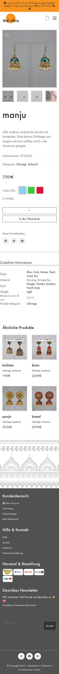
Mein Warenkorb (10, 519)
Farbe (9, 190)
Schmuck (33, 164)
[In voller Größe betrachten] (7, 35)
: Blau (12, 190)
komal (36, 417)
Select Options (9, 370)
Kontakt (6, 542)
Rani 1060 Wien (44, 6)
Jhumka (40, 284)
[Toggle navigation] (55, 18)
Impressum (7, 547)
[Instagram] (21, 656)
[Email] (22, 241)
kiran (35, 365)
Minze (44, 272)
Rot (36, 276)
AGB (4, 537)
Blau (29, 272)
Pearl (52, 272)
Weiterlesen (37, 370)
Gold (30, 276)
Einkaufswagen (9, 513)
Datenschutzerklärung (12, 553)
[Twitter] (14, 241)
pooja (6, 417)
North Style (33, 288)
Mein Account (12, 503)
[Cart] (47, 18)
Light (29, 292)
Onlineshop (7, 508)
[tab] (29, 262)
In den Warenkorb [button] (11, 422)
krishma (8, 365)
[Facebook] (5, 241)
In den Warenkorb (29, 219)
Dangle (31, 284)
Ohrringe (21, 164)
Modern (50, 284)
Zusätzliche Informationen (16, 263)
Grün (36, 272)
